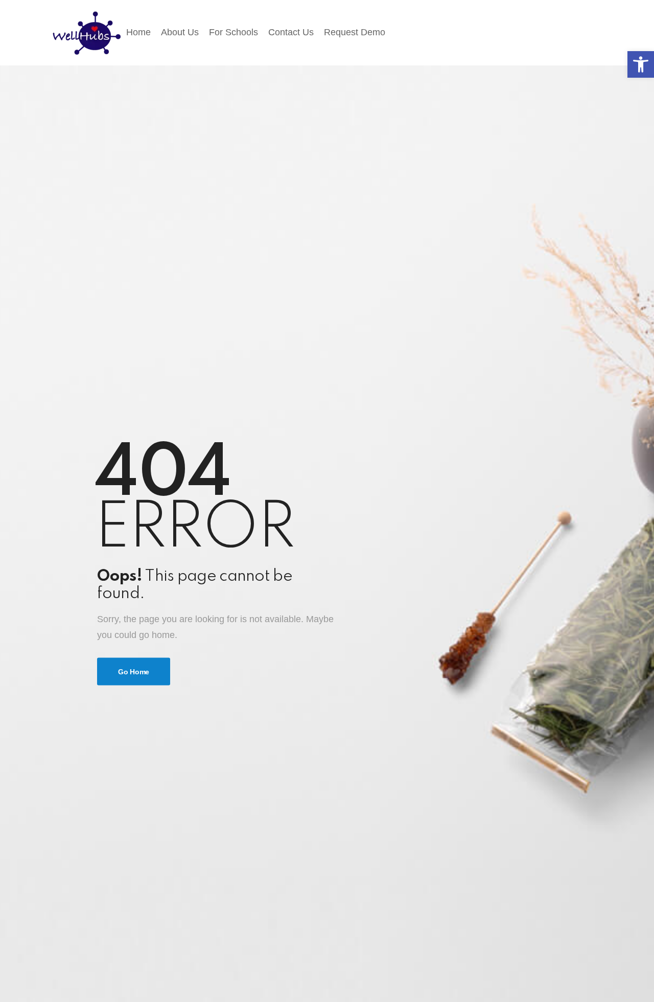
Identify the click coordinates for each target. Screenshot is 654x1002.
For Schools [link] (233, 32)
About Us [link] (180, 32)
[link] (640, 64)
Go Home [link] (133, 672)
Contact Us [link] (291, 32)
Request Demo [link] (354, 32)
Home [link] (138, 32)
